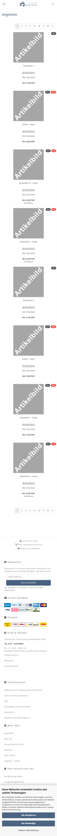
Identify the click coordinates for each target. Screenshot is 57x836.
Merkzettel (8, 661)
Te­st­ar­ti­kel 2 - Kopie (28, 418)
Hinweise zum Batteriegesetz (17, 718)
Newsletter (9, 733)
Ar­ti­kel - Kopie (28, 124)
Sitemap (7, 750)
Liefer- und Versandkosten (16, 696)
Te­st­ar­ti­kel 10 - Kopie (28, 183)
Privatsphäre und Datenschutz (17, 707)
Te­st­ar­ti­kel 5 (28, 66)
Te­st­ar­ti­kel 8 (28, 300)
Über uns (8, 739)
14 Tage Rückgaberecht (14, 782)
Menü (4, 4)
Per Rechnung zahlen (13, 776)
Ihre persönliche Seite (14, 744)
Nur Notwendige (28, 823)
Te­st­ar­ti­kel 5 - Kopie (28, 242)
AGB (6, 701)
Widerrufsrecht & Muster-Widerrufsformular (23, 690)
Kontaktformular (11, 666)
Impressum (9, 712)
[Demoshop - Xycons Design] (28, 4)
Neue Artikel (9, 755)
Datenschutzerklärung (11, 810)
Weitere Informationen (29, 830)
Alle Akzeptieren (28, 815)
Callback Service (11, 655)
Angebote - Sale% (12, 761)
